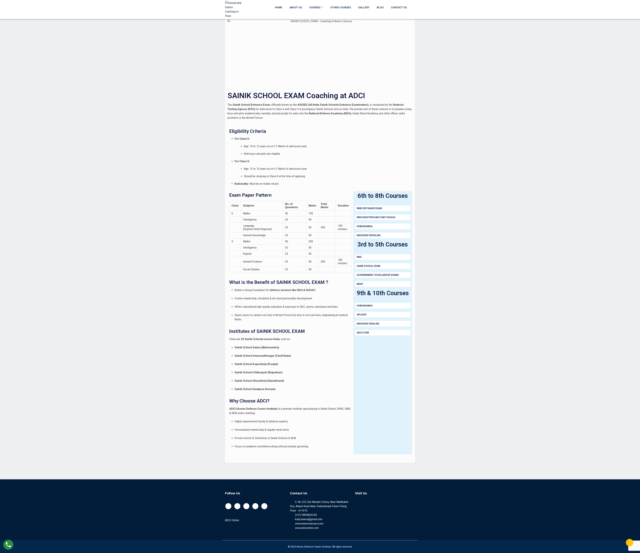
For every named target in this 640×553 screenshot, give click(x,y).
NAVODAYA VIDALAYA (368, 323)
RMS (359, 257)
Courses (314, 7)
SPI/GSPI (361, 314)
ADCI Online (232, 520)
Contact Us (399, 7)
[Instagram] (255, 506)
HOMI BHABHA (364, 226)
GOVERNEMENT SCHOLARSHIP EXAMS (378, 275)
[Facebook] (228, 506)
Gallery (364, 7)
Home (278, 7)
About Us (296, 7)
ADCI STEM (363, 332)
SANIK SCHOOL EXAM (368, 266)
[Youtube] (246, 506)
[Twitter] (237, 506)
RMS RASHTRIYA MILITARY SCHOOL (376, 217)
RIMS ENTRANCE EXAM (369, 208)
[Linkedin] (264, 506)
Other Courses (340, 7)
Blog (380, 7)
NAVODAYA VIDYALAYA (368, 235)
